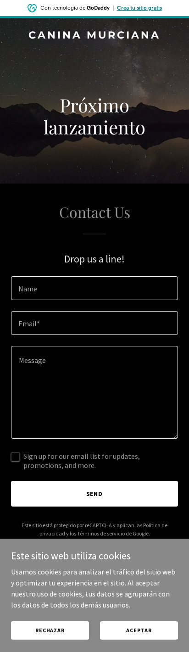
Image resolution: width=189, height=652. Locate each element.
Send (94, 494)
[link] (94, 35)
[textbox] (94, 288)
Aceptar (139, 630)
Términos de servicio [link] (101, 533)
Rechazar (50, 630)
